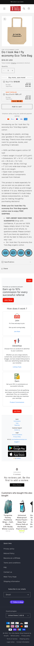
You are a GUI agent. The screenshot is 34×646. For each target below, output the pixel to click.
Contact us (8, 572)
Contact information (23, 642)
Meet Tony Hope (10, 577)
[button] (4, 8)
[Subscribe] (27, 594)
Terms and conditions (12, 563)
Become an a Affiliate (12, 558)
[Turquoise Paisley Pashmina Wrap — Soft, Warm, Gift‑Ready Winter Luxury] (8, 506)
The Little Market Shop (16, 633)
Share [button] (5, 268)
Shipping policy (24, 639)
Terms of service (12, 639)
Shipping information (12, 581)
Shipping (13, 63)
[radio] (17, 84)
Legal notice (11, 642)
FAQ (5, 567)
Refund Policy (9, 553)
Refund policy (15, 635)
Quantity (5, 66)
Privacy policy (9, 549)
